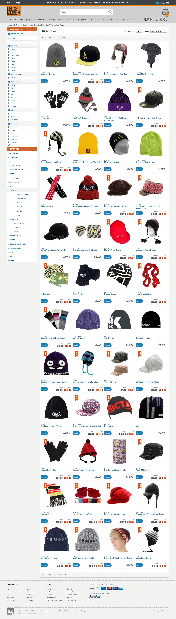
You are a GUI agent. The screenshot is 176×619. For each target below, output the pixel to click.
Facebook (30, 597)
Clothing (40, 20)
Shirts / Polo (14, 182)
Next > (65, 38)
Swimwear (19, 223)
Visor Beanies (22, 207)
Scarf (18, 215)
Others (127, 20)
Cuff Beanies (21, 203)
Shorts (12, 174)
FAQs (9, 595)
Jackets (18, 178)
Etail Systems (164, 611)
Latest (12, 20)
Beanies (12, 190)
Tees (10, 162)
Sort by (146, 31)
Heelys (100, 20)
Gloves (19, 211)
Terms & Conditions (66, 611)
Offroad (70, 592)
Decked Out (71, 600)
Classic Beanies (22, 199)
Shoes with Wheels (18, 244)
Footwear (25, 20)
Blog (28, 589)
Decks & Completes (54, 600)
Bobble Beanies (22, 195)
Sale (137, 20)
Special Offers (72, 595)
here (90, 3)
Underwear (14, 219)
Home (9, 25)
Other (11, 261)
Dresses (18, 228)
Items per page (129, 31)
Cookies (30, 600)
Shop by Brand (148, 20)
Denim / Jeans (15, 166)
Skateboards (85, 20)
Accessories (56, 20)
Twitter (29, 595)
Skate (49, 597)
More (44, 81)
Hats (10, 186)
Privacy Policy (80, 611)
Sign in (9, 3)
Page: (44, 38)
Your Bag (10, 597)
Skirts (17, 232)
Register (19, 3)
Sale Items (71, 597)
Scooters (114, 20)
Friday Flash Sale (161, 20)
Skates (70, 20)
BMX (10, 256)
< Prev (49, 38)
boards (54, 597)
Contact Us (11, 600)
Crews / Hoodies (16, 170)
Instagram (31, 592)
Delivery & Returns (14, 592)
